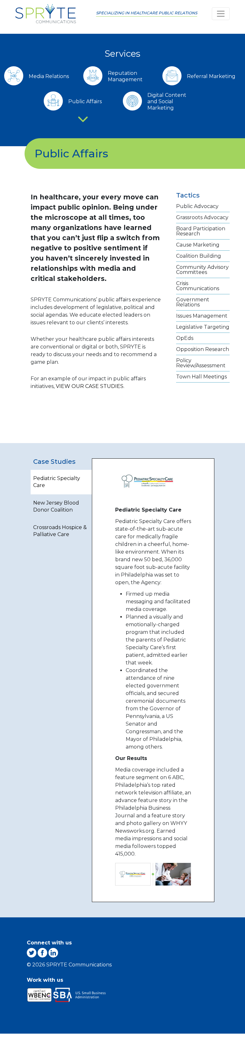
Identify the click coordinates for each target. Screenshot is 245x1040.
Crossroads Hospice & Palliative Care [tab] (60, 530)
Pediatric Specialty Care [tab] (56, 481)
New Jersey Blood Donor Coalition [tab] (56, 506)
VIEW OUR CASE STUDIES (89, 386)
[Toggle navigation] (221, 13)
